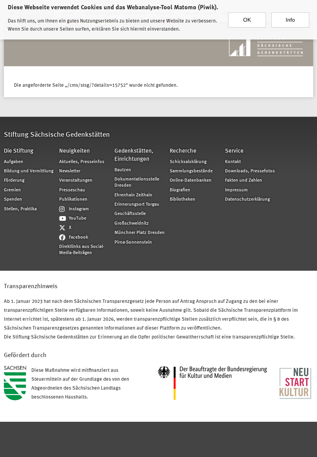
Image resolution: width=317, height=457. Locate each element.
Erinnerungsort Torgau (136, 204)
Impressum (236, 190)
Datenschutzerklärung (247, 199)
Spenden (13, 199)
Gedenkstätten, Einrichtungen (133, 155)
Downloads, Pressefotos (250, 171)
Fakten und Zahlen (243, 180)
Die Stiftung (18, 151)
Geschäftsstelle (130, 213)
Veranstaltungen (75, 180)
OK (247, 20)
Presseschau (72, 190)
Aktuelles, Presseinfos (81, 162)
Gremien (12, 190)
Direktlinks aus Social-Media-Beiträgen (81, 249)
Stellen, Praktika (20, 209)
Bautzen (122, 170)
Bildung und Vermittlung (28, 171)
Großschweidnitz (131, 223)
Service (234, 151)
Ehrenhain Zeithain (133, 195)
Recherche (183, 151)
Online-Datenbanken (190, 180)
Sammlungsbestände (191, 171)
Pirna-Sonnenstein (133, 242)
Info (290, 20)
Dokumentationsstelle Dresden (136, 182)
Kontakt (233, 162)
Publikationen (73, 199)
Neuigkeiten (74, 151)
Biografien (180, 190)
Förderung (14, 180)
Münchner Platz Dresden (139, 232)
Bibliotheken (182, 199)
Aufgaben (13, 162)
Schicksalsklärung (188, 162)
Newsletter (69, 171)
